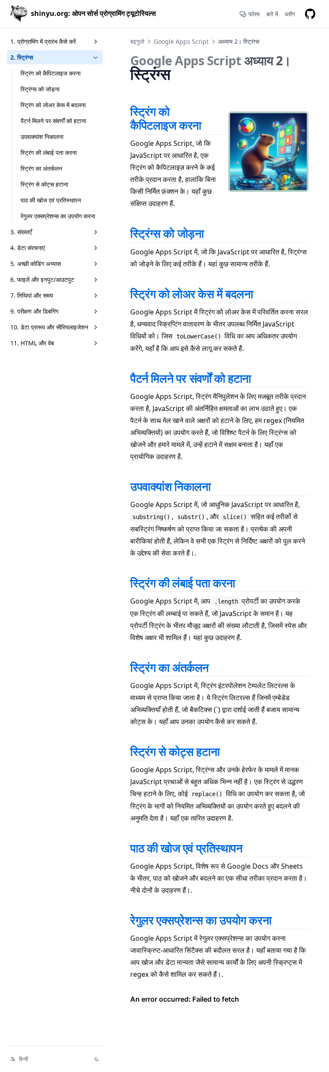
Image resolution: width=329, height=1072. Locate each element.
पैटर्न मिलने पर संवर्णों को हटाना (53, 121)
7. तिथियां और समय (31, 295)
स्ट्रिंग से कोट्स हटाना (44, 184)
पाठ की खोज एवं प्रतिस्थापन (51, 200)
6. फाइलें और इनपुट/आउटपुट (42, 279)
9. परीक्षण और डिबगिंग (34, 311)
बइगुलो (137, 41)
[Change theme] (97, 1059)
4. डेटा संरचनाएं (27, 248)
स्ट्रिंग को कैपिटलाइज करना (51, 73)
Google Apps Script (181, 41)
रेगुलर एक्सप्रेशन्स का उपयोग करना (58, 216)
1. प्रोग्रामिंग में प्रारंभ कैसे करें (43, 41)
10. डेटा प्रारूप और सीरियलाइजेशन (49, 327)
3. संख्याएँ (21, 232)
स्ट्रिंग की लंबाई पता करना (49, 152)
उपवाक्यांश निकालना (42, 137)
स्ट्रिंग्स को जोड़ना (40, 89)
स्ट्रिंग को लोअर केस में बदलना (53, 105)
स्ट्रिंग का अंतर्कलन (41, 168)
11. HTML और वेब (32, 343)
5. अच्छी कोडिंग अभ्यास (35, 264)
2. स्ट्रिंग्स (21, 57)
